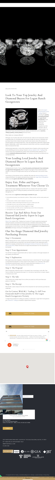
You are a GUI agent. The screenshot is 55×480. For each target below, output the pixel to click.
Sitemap (32, 474)
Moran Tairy (9, 221)
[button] (28, 367)
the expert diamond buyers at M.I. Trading (43, 111)
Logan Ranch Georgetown (42, 177)
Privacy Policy (46, 474)
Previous (5, 341)
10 (34, 349)
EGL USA (27, 451)
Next (50, 341)
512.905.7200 (6, 445)
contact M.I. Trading (12, 300)
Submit (8, 428)
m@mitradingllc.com (9, 443)
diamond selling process (41, 175)
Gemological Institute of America (32, 244)
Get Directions (8, 451)
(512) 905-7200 (35, 477)
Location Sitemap (38, 474)
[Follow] (37, 1)
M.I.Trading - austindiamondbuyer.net (22, 474)
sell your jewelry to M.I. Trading (36, 150)
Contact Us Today (29, 313)
